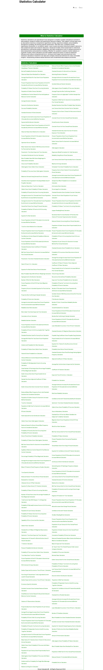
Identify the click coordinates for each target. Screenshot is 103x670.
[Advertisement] (51, 21)
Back (81, 7)
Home (75, 7)
